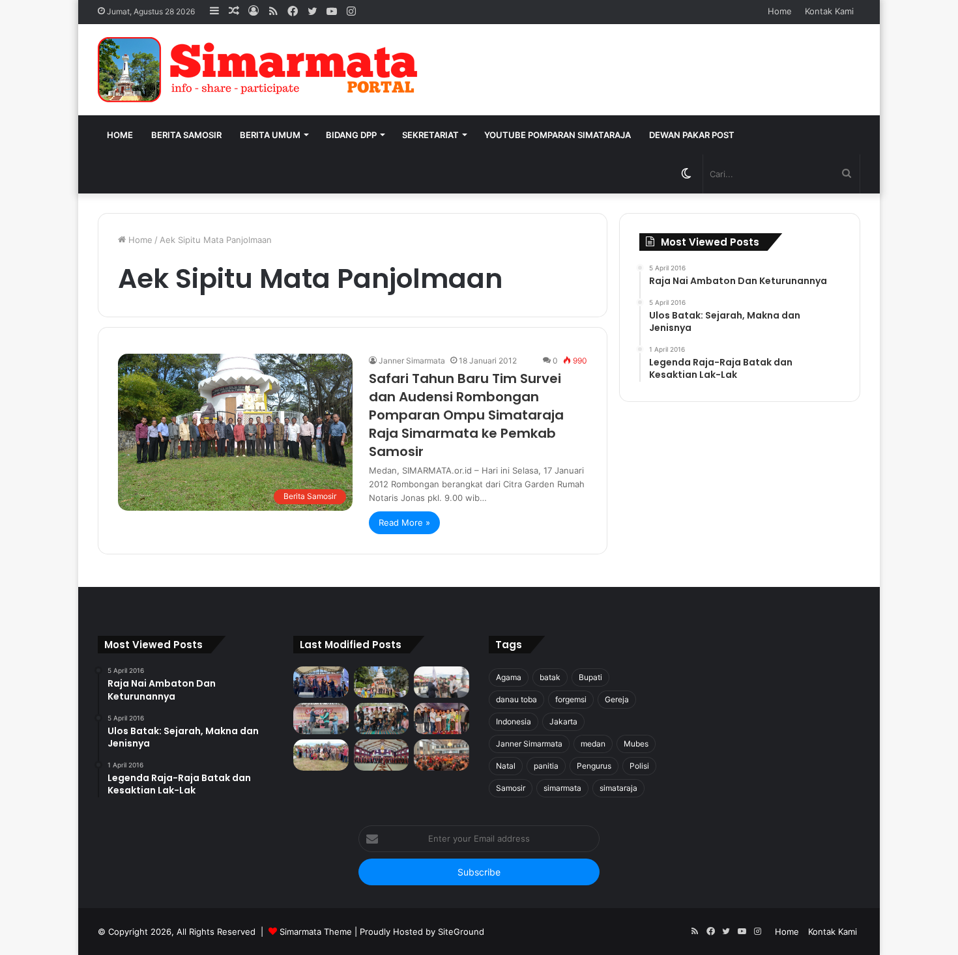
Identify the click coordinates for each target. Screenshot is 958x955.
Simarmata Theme (316, 931)
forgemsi (571, 699)
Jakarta (563, 721)
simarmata (562, 788)
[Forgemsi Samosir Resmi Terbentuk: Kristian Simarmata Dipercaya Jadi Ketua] (381, 718)
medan (593, 743)
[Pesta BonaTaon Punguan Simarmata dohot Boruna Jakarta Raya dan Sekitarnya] (441, 755)
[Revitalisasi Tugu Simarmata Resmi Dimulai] (381, 682)
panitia (546, 766)
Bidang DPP (351, 135)
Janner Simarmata (412, 360)
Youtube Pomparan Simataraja (557, 135)
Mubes (636, 743)
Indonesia (513, 721)
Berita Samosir (186, 135)
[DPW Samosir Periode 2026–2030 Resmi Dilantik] (321, 682)
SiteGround (461, 931)
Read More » (404, 522)
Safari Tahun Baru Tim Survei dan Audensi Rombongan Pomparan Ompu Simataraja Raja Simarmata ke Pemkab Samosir (466, 415)
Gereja (617, 699)
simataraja (618, 788)
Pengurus (594, 766)
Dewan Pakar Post (691, 135)
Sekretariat (430, 135)
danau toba (516, 699)
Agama (508, 677)
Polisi (639, 766)
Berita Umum (270, 135)
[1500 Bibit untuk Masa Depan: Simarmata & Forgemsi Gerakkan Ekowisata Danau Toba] (321, 755)
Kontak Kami (829, 11)
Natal (505, 766)
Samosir (510, 788)
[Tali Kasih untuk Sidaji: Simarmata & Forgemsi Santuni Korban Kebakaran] (441, 718)
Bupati (590, 677)
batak (550, 677)
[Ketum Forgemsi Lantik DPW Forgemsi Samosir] (321, 718)
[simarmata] (261, 69)
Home (780, 11)
